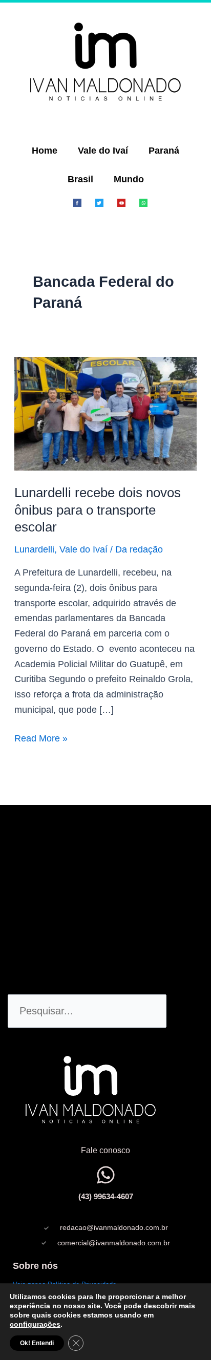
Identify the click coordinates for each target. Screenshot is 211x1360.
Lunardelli (34, 549)
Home (44, 150)
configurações (35, 1324)
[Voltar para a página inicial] (105, 61)
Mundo (129, 179)
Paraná (164, 150)
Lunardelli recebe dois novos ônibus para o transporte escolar (97, 510)
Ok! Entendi (37, 1343)
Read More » (41, 737)
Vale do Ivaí (103, 150)
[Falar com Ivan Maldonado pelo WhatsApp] (106, 1175)
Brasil (80, 179)
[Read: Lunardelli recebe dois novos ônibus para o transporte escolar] (105, 413)
